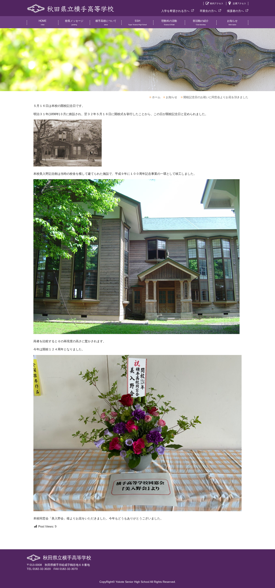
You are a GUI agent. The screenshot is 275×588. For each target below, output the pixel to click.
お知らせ (232, 22)
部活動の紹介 (201, 22)
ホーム (156, 97)
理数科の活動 (169, 22)
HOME (43, 22)
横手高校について (105, 22)
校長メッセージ (74, 22)
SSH (137, 22)
